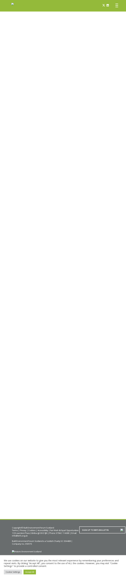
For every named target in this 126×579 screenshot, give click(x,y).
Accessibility (42, 530)
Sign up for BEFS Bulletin (99, 70)
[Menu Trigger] (117, 5)
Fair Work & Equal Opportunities (64, 530)
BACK (23, 502)
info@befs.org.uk (20, 535)
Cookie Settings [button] (13, 572)
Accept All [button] (29, 572)
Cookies (31, 530)
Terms (15, 530)
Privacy (23, 530)
